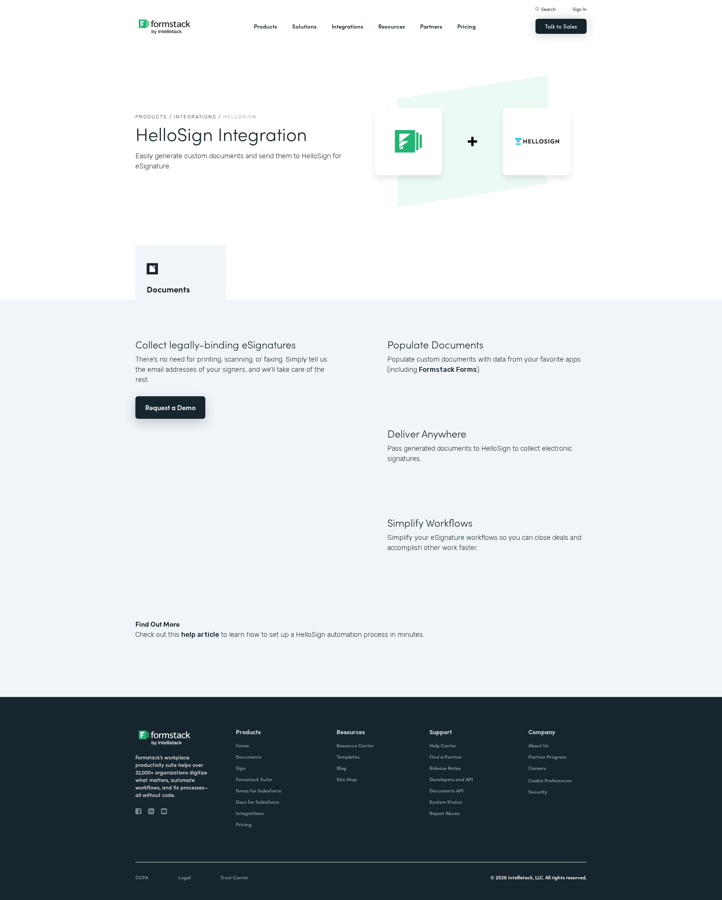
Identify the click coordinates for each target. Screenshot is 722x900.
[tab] (180, 272)
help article (200, 634)
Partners (431, 26)
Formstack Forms (448, 369)
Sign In (580, 9)
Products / (153, 117)
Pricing (466, 26)
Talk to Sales (561, 26)
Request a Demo (170, 407)
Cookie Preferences (550, 780)
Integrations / (197, 117)
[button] (265, 26)
